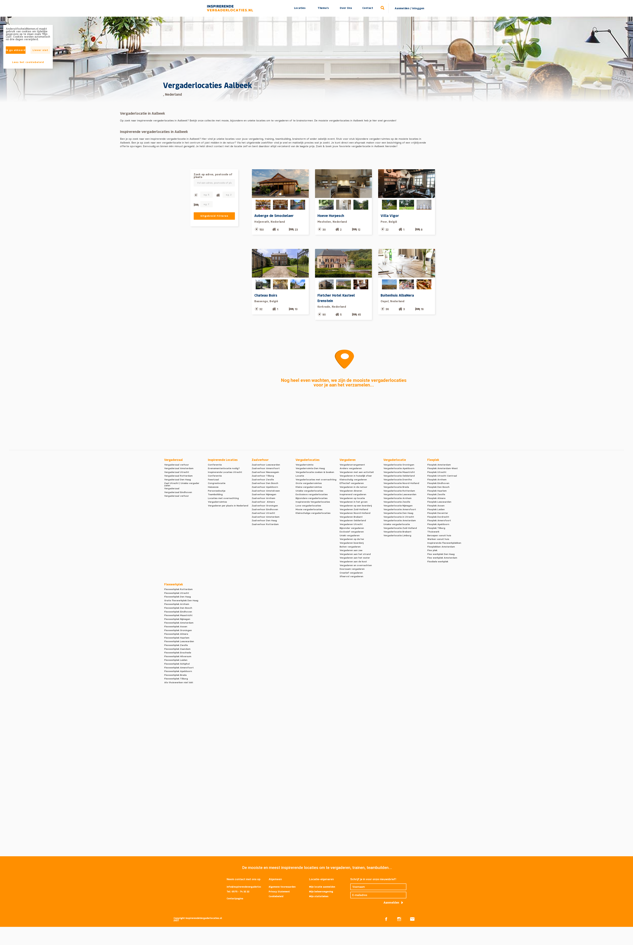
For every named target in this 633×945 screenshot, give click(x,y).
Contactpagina (235, 898)
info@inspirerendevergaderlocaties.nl (244, 887)
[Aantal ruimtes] (218, 195)
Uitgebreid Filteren (214, 215)
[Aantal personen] (196, 195)
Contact (367, 8)
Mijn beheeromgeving (321, 891)
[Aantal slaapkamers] (196, 205)
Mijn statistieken (318, 896)
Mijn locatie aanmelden (322, 886)
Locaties (300, 8)
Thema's (323, 8)
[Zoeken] (382, 8)
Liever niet (40, 50)
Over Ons (346, 8)
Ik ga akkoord (16, 50)
